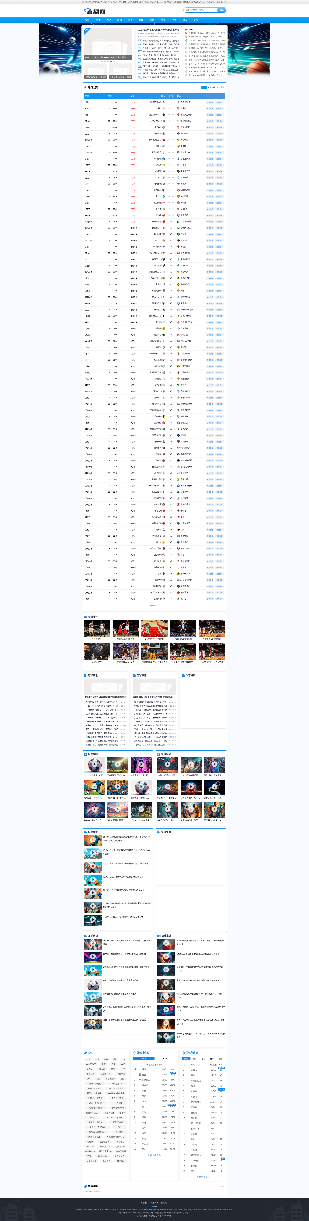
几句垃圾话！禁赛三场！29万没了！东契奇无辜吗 (150, 741)
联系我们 (165, 1203)
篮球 (97, 1060)
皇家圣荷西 (121, 1151)
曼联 (88, 1079)
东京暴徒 (121, 1161)
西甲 (123, 1060)
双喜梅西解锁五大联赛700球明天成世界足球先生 (101, 702)
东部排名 (150, 1065)
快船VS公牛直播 (95, 1098)
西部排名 (158, 1065)
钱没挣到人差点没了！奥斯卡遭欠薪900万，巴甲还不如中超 (101, 733)
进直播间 (219, 102)
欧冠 (104, 1064)
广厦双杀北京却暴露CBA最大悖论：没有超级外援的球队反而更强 (150, 714)
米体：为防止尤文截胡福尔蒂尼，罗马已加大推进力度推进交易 (101, 737)
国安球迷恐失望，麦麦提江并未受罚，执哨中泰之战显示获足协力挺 (101, 714)
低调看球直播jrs (143, 1216)
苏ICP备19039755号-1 (163, 1216)
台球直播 (118, 1103)
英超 (139, 77)
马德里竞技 (105, 1074)
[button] (102, 61)
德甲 (139, 44)
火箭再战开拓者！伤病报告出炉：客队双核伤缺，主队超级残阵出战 (150, 718)
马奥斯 (90, 1142)
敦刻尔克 (120, 1142)
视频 (119, 20)
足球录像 (93, 832)
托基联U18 (90, 1151)
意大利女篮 (119, 1156)
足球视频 (93, 754)
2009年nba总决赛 (114, 1118)
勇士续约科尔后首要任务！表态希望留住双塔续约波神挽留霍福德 (150, 737)
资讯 (98, 20)
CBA (139, 52)
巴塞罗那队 (110, 1079)
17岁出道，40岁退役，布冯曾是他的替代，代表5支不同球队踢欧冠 (100, 718)
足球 (88, 1060)
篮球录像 (166, 832)
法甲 (139, 41)
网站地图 (152, 1216)
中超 (139, 48)
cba (123, 1069)
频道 (185, 20)
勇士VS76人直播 (116, 1089)
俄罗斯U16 (120, 1147)
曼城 (98, 1079)
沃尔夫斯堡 (109, 1113)
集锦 (141, 20)
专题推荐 (93, 617)
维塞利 (122, 1113)
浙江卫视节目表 (96, 1103)
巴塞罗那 (121, 1074)
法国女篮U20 (104, 1147)
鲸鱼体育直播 (94, 1089)
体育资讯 (190, 675)
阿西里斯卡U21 (93, 1137)
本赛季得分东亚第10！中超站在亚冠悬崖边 (160, 70)
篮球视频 (166, 754)
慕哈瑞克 (106, 1161)
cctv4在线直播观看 (96, 1108)
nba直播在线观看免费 (92, 1191)
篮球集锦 (166, 935)
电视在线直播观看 (97, 1127)
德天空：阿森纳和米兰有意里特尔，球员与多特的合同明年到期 (101, 729)
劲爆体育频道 (95, 1084)
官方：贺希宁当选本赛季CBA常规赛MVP (159, 55)
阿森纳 (89, 1069)
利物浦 (102, 1069)
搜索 (222, 10)
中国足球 (90, 1074)
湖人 (123, 1079)
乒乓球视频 (118, 1122)
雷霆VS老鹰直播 (94, 1093)
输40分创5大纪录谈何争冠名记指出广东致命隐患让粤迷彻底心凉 (150, 702)
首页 (87, 20)
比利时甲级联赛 (92, 1113)
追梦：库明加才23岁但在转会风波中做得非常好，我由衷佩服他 (150, 729)
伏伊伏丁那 (104, 1142)
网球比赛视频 (118, 1108)
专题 (195, 20)
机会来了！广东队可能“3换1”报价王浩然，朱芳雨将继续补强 (149, 745)
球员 (174, 20)
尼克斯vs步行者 (95, 1122)
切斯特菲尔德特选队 (115, 1137)
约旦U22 (119, 1132)
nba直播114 (117, 1084)
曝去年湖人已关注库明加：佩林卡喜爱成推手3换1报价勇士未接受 (150, 725)
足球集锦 (93, 935)
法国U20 (90, 1147)
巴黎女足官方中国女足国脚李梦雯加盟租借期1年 (101, 741)
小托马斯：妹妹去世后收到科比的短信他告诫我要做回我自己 (150, 710)
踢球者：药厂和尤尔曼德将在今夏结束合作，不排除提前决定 (101, 725)
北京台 (92, 1118)
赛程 (108, 20)
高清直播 (210, 102)
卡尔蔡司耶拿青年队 (97, 1132)
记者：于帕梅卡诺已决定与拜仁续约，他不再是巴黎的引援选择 (101, 706)
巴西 (89, 1156)
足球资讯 (93, 675)
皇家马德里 (91, 1064)
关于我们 (144, 1203)
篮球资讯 (142, 675)
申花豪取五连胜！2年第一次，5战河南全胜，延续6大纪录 (101, 710)
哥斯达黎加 (103, 1156)
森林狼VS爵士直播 (116, 1093)
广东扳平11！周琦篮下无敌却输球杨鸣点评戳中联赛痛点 (150, 721)
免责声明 (154, 1203)
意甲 (139, 66)
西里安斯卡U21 (105, 1151)
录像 (130, 20)
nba (114, 1059)
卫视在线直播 (117, 1098)
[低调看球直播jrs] (94, 11)
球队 (163, 20)
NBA (139, 62)
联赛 (152, 20)
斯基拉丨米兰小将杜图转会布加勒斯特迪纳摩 (101, 745)
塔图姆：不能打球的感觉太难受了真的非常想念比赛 (150, 733)
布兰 (120, 1127)
